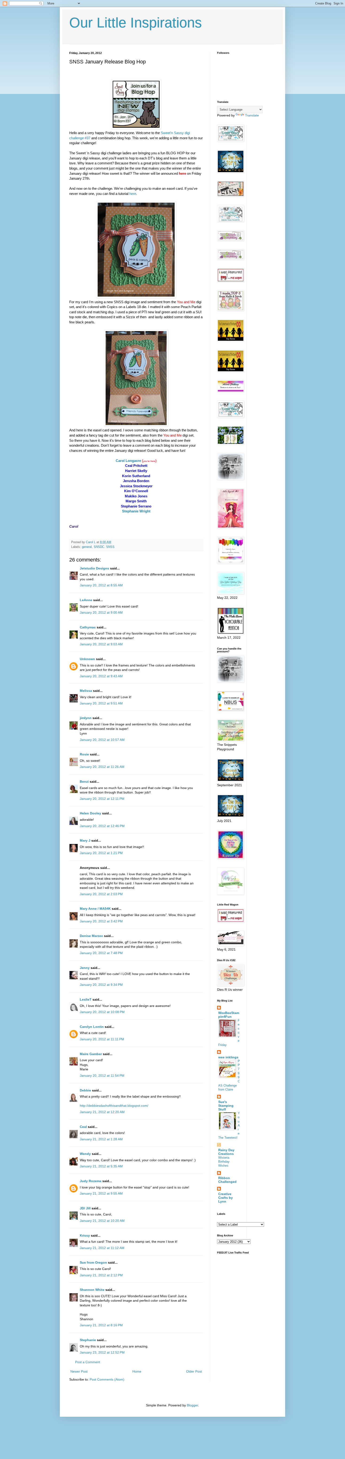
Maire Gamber (91, 1054)
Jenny (85, 968)
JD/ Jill (85, 1208)
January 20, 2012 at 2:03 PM (101, 894)
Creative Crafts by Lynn (225, 1197)
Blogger (192, 1405)
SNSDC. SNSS (104, 547)
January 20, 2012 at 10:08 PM (102, 1012)
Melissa (86, 691)
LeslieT (86, 999)
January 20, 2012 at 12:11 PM (102, 799)
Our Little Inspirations (135, 23)
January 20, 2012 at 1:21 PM (101, 853)
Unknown (87, 659)
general (87, 547)
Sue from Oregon (93, 1262)
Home (136, 1371)
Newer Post (79, 1371)
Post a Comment (87, 1362)
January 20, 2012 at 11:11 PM (102, 1039)
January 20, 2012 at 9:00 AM (101, 612)
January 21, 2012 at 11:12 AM (102, 1248)
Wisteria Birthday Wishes (224, 1162)
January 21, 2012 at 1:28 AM (101, 1139)
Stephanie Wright (136, 511)
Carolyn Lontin (92, 1027)
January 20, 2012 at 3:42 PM (101, 921)
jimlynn (86, 718)
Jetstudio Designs (94, 568)
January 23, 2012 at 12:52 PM (102, 1352)
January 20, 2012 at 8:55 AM (101, 585)
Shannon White (92, 1290)
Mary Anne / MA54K (95, 908)
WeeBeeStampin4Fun (228, 1014)
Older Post (194, 1371)
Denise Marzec (91, 936)
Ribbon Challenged (227, 1180)
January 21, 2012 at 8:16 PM (101, 1325)
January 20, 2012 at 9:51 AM (101, 703)
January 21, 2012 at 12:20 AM (102, 1112)
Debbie (85, 1090)
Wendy (85, 1154)
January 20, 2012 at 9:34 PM (101, 985)
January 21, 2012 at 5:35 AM (101, 1166)
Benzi (84, 781)
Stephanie (88, 1340)
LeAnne (86, 600)
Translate (252, 115)
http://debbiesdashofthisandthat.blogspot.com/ (114, 1105)
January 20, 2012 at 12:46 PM (102, 826)
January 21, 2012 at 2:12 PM (101, 1275)
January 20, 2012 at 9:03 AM (101, 644)
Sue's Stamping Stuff (226, 1105)
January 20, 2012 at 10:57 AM (102, 740)
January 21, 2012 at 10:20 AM (102, 1221)
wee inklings (228, 1057)
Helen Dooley (90, 813)
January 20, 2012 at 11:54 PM (102, 1075)
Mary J (85, 840)
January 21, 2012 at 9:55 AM (101, 1193)
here (132, 194)
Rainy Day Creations (226, 1152)
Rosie (84, 754)
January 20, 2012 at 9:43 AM (101, 676)
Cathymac (88, 627)
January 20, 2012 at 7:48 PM (101, 953)
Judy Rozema (90, 1181)
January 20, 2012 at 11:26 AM (102, 767)
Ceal (83, 1127)
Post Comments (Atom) (107, 1379)
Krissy (85, 1235)
